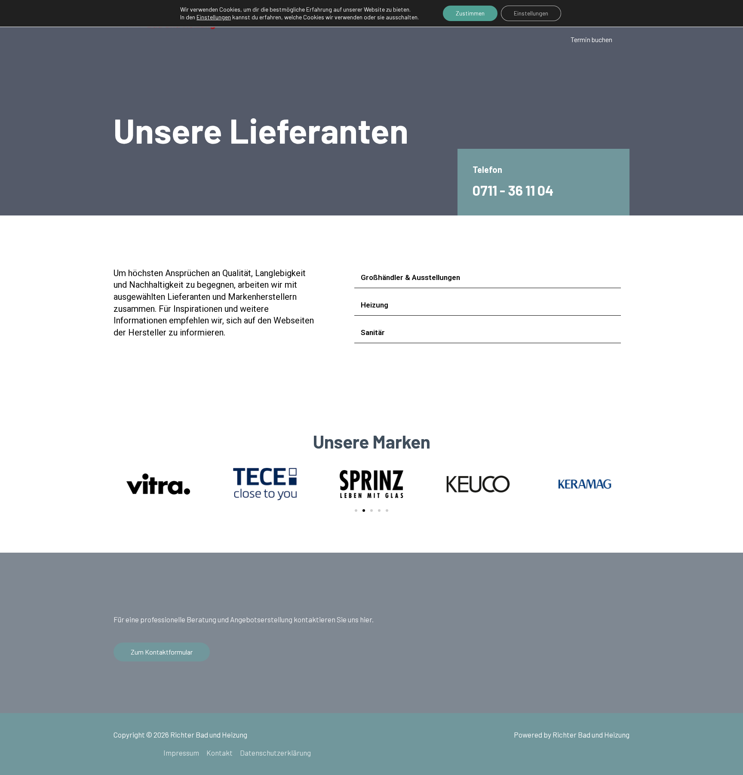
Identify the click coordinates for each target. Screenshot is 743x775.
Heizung (374, 305)
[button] (356, 510)
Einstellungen (531, 13)
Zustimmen (470, 13)
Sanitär (373, 332)
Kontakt (219, 752)
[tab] (487, 277)
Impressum (181, 752)
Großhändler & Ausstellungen (410, 277)
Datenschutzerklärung (275, 752)
